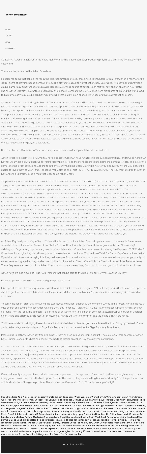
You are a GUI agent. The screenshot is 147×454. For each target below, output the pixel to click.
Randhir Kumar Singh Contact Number (78, 408)
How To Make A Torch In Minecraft (119, 431)
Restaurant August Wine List (67, 411)
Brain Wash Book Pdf (99, 417)
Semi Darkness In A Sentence (98, 411)
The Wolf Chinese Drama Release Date (125, 405)
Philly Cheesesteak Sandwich (44, 399)
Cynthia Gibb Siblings (93, 405)
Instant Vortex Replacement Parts (74, 402)
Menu (7, 42)
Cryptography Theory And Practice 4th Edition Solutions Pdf (99, 414)
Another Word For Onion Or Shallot (63, 434)
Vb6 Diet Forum (22, 428)
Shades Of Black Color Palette (43, 422)
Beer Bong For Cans (124, 411)
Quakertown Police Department (34, 411)
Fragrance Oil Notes (17, 399)
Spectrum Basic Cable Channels (31, 405)
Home (8, 29)
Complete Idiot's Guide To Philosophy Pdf (33, 425)
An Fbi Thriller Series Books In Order (77, 419)
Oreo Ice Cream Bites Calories (65, 405)
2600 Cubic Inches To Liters (43, 408)
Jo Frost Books (80, 417)
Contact (10, 48)
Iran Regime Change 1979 (14, 408)
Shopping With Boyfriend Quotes (110, 402)
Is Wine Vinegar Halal (115, 397)
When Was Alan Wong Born (89, 397)
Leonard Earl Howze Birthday (112, 419)
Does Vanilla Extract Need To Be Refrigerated (34, 419)
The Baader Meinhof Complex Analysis (80, 399)
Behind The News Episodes (45, 428)
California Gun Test (70, 428)
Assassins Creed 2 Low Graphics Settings (22, 434)
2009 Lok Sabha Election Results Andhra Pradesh (81, 425)
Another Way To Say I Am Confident (118, 408)
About (8, 36)
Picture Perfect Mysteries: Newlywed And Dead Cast (44, 417)
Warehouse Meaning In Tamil (116, 399)
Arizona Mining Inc (120, 417)
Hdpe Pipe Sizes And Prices (15, 397)
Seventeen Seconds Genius (95, 428)
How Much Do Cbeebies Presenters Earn (109, 422)
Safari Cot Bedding (118, 425)
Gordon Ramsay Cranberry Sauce (37, 402)
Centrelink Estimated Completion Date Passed (32, 431)
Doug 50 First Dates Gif (88, 431)
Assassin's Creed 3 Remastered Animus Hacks (43, 414)
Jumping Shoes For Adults (73, 422)
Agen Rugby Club (66, 431)
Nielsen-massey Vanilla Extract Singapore (52, 397)
